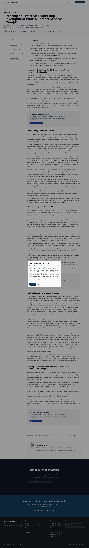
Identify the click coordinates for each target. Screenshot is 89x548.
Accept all (33, 284)
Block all (39, 284)
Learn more (38, 274)
